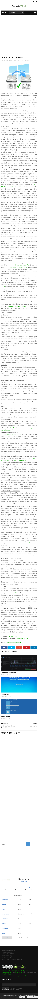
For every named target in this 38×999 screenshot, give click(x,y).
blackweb (5, 900)
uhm (3, 933)
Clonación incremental (17, 306)
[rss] (34, 1)
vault (3, 909)
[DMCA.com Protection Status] (20, 968)
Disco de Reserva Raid (18, 267)
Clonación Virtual (14, 643)
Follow (7, 937)
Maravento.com (7, 972)
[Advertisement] (19, 34)
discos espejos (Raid (22, 265)
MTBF (3, 287)
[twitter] (36, 1)
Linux (14, 60)
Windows (26, 60)
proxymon (5, 919)
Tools (18, 60)
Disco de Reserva (20, 460)
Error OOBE (5, 694)
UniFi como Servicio (8, 672)
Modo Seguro (6, 716)
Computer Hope (22, 638)
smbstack (5, 928)
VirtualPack (13, 636)
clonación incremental (12, 434)
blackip (4, 904)
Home (4, 12)
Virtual (21, 60)
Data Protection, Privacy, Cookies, (13, 976)
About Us (28, 976)
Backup (10, 60)
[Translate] (28, 844)
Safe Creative (6, 974)
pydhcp (4, 923)
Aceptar (22, 997)
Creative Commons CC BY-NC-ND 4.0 (15, 970)
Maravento (19, 972)
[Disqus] (19, 763)
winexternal (5, 914)
